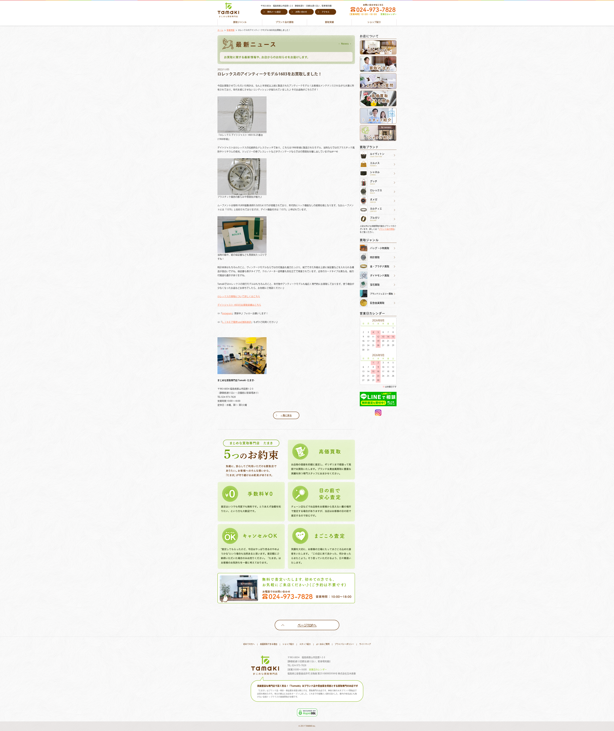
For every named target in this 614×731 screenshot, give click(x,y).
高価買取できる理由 (268, 644)
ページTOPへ (307, 625)
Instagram (227, 313)
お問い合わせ (301, 12)
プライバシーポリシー (344, 644)
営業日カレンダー (318, 669)
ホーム (220, 30)
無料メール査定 (274, 12)
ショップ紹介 (374, 22)
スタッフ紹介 (305, 644)
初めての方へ (249, 644)
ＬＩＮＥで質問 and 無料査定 (236, 322)
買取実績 (329, 22)
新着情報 (230, 30)
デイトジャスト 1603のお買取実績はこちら (239, 305)
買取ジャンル (240, 22)
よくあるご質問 (323, 644)
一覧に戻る (286, 415)
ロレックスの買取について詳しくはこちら (238, 296)
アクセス (325, 12)
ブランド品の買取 (285, 22)
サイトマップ (365, 644)
